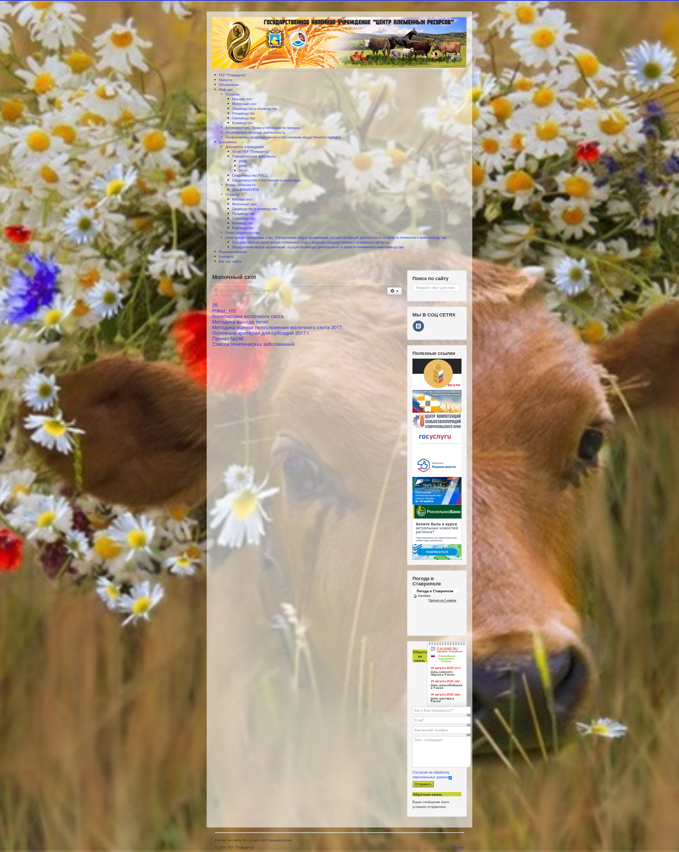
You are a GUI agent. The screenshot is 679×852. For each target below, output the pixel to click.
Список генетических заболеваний (253, 343)
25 (214, 304)
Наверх (458, 847)
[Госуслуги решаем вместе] (437, 464)
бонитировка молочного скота (248, 315)
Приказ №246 (227, 338)
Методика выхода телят (240, 321)
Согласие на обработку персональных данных (431, 774)
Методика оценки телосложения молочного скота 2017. (277, 327)
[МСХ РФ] (437, 373)
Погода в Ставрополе (435, 591)
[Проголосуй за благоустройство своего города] (437, 490)
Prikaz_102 (224, 310)
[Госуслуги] (437, 440)
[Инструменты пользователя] (394, 291)
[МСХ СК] (437, 400)
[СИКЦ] (437, 420)
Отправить (423, 783)
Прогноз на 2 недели (442, 600)
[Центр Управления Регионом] (437, 538)
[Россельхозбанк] (437, 511)
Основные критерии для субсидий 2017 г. (261, 332)
